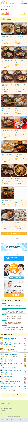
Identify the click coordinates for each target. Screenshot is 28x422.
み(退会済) (17, 202)
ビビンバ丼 (17, 108)
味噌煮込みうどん (19, 178)
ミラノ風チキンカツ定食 (7, 131)
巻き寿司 (17, 130)
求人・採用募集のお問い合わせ (7, 408)
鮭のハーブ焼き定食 (6, 108)
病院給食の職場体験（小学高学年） (12, 381)
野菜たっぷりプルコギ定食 (20, 37)
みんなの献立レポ (7, 6)
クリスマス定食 (18, 154)
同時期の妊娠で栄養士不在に (11, 354)
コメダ (3, 40)
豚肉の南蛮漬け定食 (6, 200)
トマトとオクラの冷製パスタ (7, 37)
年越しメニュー (18, 200)
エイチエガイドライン (6, 403)
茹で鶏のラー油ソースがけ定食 (20, 84)
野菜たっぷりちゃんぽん (7, 155)
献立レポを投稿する (12, 233)
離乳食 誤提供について (10, 338)
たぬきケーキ (18, 222)
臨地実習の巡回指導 (9, 349)
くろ (16, 225)
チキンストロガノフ (6, 222)
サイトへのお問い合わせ (6, 406)
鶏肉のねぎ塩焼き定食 (7, 178)
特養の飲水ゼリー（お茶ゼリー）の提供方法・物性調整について (11, 343)
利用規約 (3, 410)
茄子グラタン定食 (19, 60)
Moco (16, 132)
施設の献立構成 (8, 377)
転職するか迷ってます (9, 359)
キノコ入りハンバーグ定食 (7, 61)
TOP (1, 6)
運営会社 (3, 413)
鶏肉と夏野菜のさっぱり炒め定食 (7, 84)
